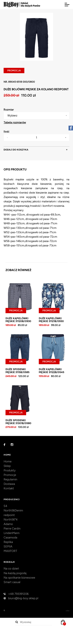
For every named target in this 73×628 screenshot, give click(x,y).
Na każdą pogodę (15, 573)
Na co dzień (11, 568)
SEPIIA (8, 546)
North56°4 (11, 519)
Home (8, 461)
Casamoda (10, 537)
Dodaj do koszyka (35, 149)
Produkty (10, 470)
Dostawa (9, 484)
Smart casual (12, 582)
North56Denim (13, 510)
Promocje (10, 475)
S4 (5, 506)
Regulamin (10, 479)
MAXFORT (10, 551)
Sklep (7, 466)
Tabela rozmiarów (15, 122)
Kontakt (9, 488)
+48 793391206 (18, 594)
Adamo (8, 524)
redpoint (9, 515)
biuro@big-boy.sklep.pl (23, 598)
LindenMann (11, 533)
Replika (8, 542)
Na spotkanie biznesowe (19, 577)
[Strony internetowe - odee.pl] (67, 610)
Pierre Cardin (12, 528)
